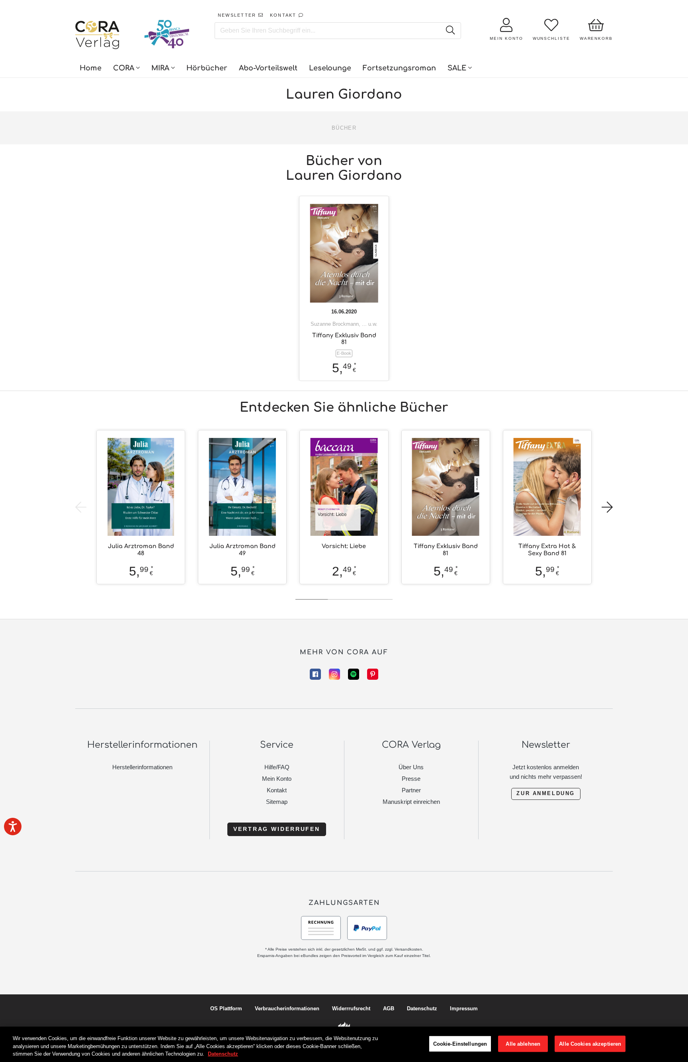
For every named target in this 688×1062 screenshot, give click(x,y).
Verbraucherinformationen (287, 1008)
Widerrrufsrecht (351, 1008)
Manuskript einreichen (411, 801)
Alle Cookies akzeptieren (590, 1043)
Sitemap (276, 801)
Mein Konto (276, 778)
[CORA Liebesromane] (97, 36)
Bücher (344, 128)
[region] (344, 1044)
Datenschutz (422, 1008)
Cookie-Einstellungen (460, 1043)
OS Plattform (226, 1008)
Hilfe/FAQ (276, 767)
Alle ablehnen (523, 1043)
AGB (388, 1008)
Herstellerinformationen (142, 767)
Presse (411, 778)
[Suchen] (450, 31)
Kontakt (277, 790)
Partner (411, 790)
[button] (607, 507)
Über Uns (411, 767)
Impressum (464, 1008)
